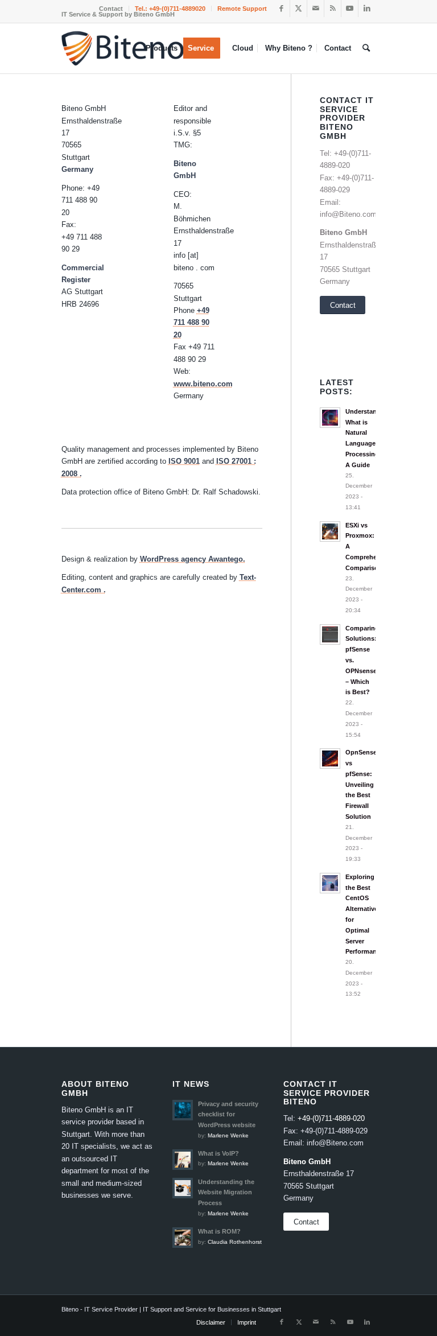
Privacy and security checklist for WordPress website (228, 1114)
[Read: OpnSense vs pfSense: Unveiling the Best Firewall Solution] (330, 758)
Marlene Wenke (228, 1135)
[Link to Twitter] (298, 8)
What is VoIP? (218, 1153)
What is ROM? (219, 1231)
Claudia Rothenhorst (235, 1242)
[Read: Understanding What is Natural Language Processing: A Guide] (330, 417)
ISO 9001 (184, 461)
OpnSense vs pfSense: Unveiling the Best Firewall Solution (361, 784)
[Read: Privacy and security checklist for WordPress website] (182, 1110)
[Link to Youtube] (349, 8)
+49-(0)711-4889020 (177, 8)
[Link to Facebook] (281, 8)
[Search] (366, 48)
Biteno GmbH (343, 232)
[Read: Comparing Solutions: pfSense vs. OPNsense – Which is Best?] (330, 634)
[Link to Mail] (315, 8)
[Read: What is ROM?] (182, 1237)
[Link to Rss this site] (332, 8)
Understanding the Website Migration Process (226, 1192)
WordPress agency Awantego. (192, 559)
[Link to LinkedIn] (367, 8)
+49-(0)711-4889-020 (331, 1118)
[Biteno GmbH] (123, 49)
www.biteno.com (203, 384)
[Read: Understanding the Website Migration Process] (182, 1188)
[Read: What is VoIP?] (182, 1159)
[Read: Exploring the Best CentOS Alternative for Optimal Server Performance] (330, 883)
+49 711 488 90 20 (191, 322)
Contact (111, 8)
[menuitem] (111, 8)
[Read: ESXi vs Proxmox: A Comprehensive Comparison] (330, 531)
